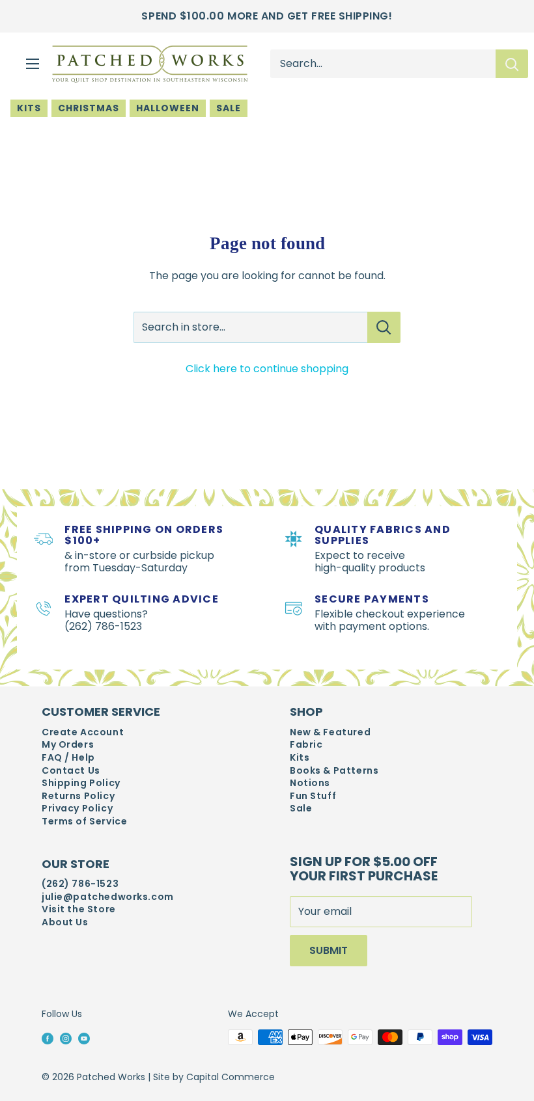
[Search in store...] (383, 327)
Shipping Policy (81, 783)
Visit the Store (79, 909)
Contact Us (71, 771)
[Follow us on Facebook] (47, 1037)
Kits (29, 108)
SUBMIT (328, 950)
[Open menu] (32, 64)
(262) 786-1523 (80, 884)
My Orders (68, 745)
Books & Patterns (334, 771)
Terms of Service (84, 821)
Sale (228, 108)
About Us (65, 922)
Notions (310, 783)
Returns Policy (78, 796)
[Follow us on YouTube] (84, 1037)
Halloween (167, 108)
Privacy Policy (77, 808)
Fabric (306, 745)
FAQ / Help (68, 758)
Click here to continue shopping (267, 368)
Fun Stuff (313, 796)
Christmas (88, 108)
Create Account (83, 732)
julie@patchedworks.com (108, 897)
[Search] (512, 63)
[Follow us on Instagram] (66, 1037)
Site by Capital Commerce (214, 1076)
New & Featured (330, 732)
